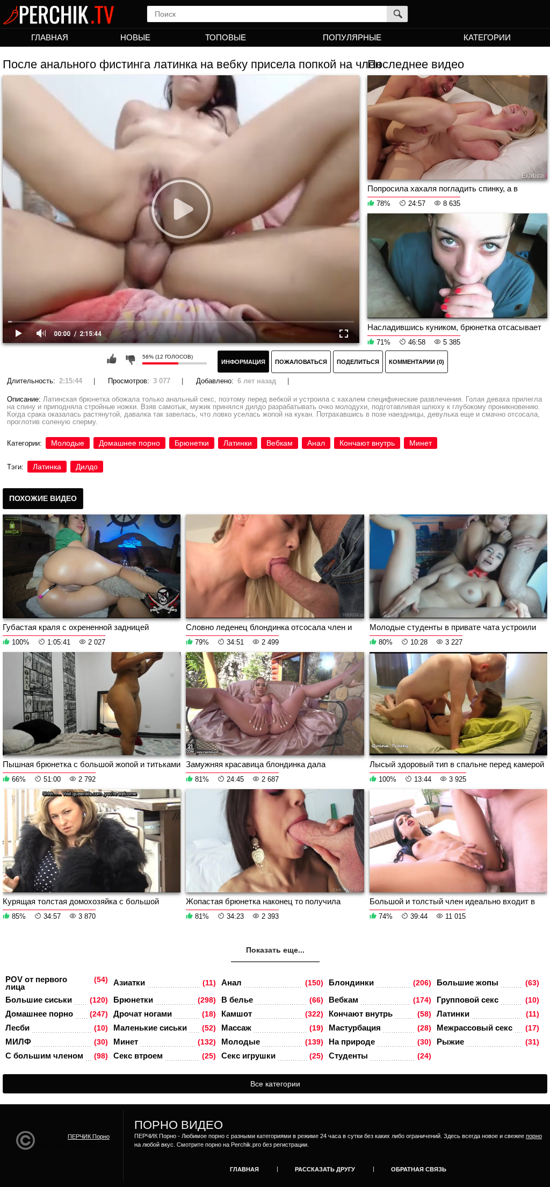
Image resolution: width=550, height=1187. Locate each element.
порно (534, 1136)
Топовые (225, 37)
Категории (487, 37)
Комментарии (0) (416, 362)
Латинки (237, 443)
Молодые (67, 443)
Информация (243, 362)
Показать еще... (275, 950)
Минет (420, 443)
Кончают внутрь (367, 443)
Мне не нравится (130, 359)
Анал (316, 443)
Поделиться (358, 362)
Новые (135, 37)
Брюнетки (192, 443)
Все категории (275, 1084)
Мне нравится (112, 359)
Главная (49, 37)
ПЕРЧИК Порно (89, 1136)
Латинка (47, 466)
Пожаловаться (301, 362)
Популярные (352, 37)
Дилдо (87, 466)
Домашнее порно (129, 443)
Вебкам (279, 443)
